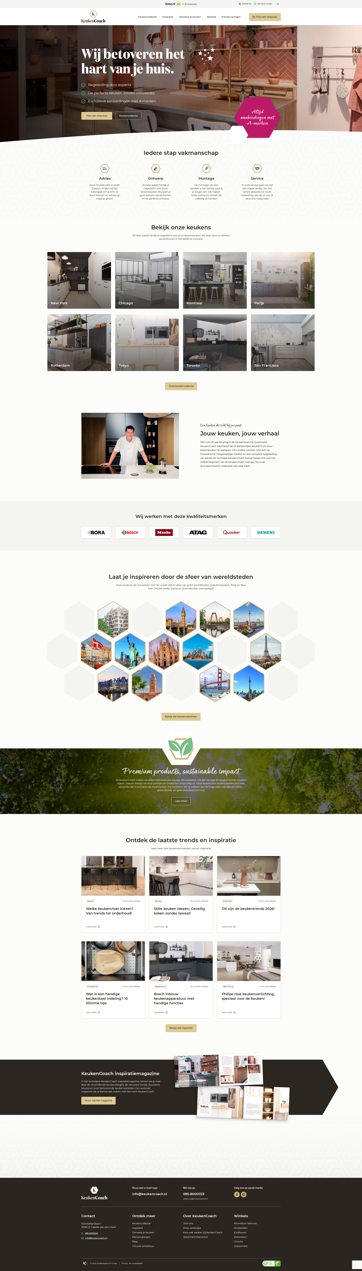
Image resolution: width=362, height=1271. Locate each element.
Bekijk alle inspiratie (181, 1028)
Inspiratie (167, 17)
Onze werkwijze (192, 1228)
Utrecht (238, 1241)
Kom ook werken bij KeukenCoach (202, 1232)
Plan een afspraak (96, 115)
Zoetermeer (241, 1246)
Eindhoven (240, 1232)
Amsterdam (241, 1228)
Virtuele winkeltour (143, 1246)
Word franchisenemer (195, 1237)
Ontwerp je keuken (190, 17)
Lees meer (181, 801)
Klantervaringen (231, 17)
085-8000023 (193, 1194)
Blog (134, 1241)
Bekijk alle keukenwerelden (181, 716)
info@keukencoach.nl (149, 1194)
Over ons (188, 1223)
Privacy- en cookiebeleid (132, 1263)
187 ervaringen (191, 4)
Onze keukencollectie (181, 386)
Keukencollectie (147, 17)
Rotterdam (240, 1237)
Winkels (211, 17)
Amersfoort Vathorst (245, 1223)
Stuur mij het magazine (98, 1100)
